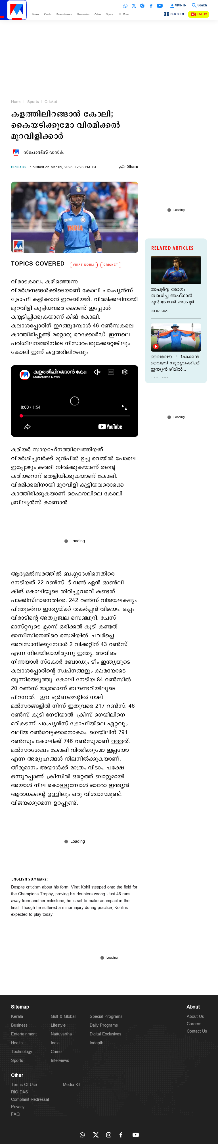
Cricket (51, 102)
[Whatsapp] (125, 5)
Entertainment (64, 14)
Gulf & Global (63, 1017)
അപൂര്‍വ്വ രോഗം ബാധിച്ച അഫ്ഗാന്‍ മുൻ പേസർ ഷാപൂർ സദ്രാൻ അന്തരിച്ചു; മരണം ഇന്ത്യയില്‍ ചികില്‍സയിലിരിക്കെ (173, 295)
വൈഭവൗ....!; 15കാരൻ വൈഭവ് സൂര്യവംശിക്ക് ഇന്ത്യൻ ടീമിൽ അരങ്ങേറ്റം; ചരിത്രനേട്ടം (175, 363)
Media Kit (71, 1085)
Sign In (180, 5)
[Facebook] (151, 5)
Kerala (47, 14)
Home (35, 14)
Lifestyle (58, 1025)
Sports (109, 14)
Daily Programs (104, 1025)
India (55, 1043)
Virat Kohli (84, 265)
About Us (195, 1017)
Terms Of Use (24, 1085)
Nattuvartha (83, 14)
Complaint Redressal (30, 1100)
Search (202, 5)
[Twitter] (134, 5)
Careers (194, 1024)
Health (17, 1043)
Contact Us (197, 1031)
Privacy (17, 1107)
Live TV (202, 14)
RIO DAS (19, 1092)
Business (19, 1025)
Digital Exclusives (105, 1034)
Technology (21, 1052)
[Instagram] (142, 5)
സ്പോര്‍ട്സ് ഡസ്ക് (44, 152)
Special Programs (106, 1017)
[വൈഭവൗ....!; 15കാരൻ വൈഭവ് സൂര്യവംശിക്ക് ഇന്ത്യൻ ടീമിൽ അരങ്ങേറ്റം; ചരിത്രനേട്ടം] (176, 337)
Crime (98, 14)
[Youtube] (160, 5)
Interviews (60, 1061)
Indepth (96, 1043)
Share (132, 167)
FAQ (15, 1114)
